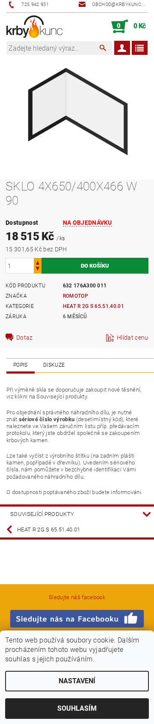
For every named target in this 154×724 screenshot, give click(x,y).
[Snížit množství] (37, 269)
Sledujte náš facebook (77, 597)
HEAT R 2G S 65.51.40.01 (93, 306)
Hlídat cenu (132, 337)
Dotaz (24, 337)
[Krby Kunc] (34, 26)
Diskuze (54, 365)
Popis (20, 365)
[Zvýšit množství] (37, 262)
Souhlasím (77, 708)
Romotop (75, 296)
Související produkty (42, 514)
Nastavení (77, 681)
